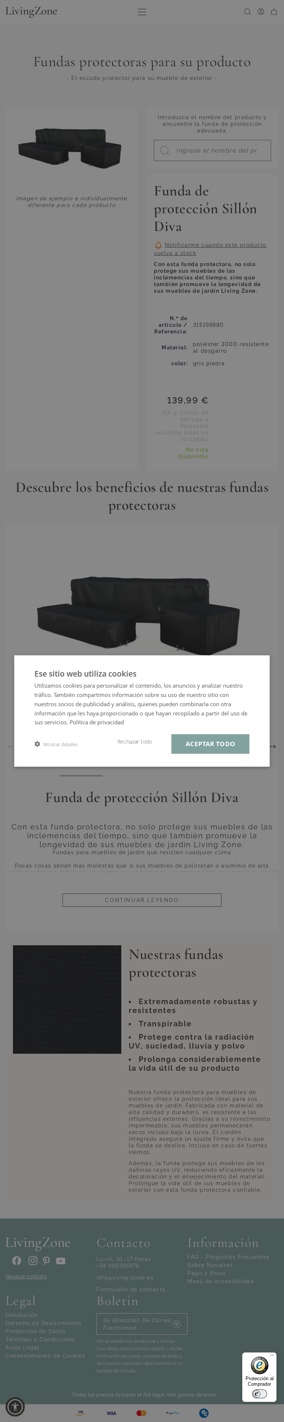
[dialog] (142, 711)
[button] (56, 744)
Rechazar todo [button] (135, 741)
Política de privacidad (97, 722)
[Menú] (272, 1356)
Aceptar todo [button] (211, 743)
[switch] (259, 1393)
